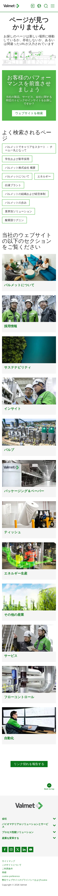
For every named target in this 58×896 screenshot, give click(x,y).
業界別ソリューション (18, 211)
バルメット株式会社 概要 (20, 167)
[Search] (45, 6)
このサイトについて (11, 865)
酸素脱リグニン (14, 220)
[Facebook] (4, 849)
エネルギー (44, 176)
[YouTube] (30, 849)
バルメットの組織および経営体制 (25, 193)
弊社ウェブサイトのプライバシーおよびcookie (24, 880)
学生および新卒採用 (17, 158)
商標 (4, 872)
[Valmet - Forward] (15, 6)
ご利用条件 (7, 868)
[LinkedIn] (24, 849)
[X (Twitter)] (17, 849)
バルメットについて (17, 176)
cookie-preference (11, 876)
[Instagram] (11, 849)
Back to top (49, 789)
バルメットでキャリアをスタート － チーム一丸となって (28, 148)
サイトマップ (8, 861)
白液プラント (13, 185)
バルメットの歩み (16, 202)
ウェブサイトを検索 (29, 113)
